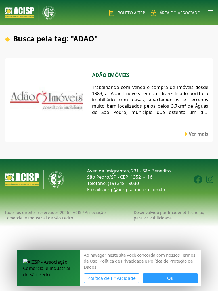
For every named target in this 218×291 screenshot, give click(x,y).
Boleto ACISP (131, 12)
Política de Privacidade (111, 278)
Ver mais (198, 134)
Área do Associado (180, 12)
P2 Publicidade (158, 218)
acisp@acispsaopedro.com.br (134, 189)
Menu (210, 12)
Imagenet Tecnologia (188, 212)
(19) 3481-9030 (123, 183)
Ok (170, 278)
